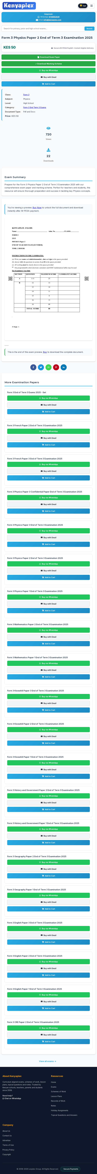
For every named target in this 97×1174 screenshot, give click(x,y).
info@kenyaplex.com (52, 20)
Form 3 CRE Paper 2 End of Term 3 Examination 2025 (33, 1022)
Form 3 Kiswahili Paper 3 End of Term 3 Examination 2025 (35, 690)
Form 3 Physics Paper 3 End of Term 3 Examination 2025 (35, 525)
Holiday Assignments (59, 1110)
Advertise (6, 1140)
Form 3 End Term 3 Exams (34, 107)
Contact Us (7, 1136)
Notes (53, 1106)
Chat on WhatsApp (12, 1098)
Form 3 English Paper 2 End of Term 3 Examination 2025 (34, 956)
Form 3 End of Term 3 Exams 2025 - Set (26, 392)
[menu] (91, 6)
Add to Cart (50, 84)
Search (89, 29)
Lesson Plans (56, 1096)
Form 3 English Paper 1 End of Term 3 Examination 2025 (34, 989)
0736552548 (54, 17)
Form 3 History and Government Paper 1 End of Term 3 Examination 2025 (43, 823)
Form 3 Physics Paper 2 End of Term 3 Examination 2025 (35, 558)
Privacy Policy (8, 1150)
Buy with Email (50, 77)
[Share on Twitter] (41, 367)
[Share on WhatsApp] (48, 367)
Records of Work (58, 1101)
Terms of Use (8, 1145)
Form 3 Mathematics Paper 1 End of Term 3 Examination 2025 (37, 657)
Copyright (7, 1154)
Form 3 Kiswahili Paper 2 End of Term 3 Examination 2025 (35, 724)
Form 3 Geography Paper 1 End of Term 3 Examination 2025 (36, 889)
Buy (45, 352)
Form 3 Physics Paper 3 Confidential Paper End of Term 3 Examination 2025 (44, 491)
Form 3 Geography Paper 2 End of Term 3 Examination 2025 (36, 856)
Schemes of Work (58, 1091)
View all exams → (47, 1061)
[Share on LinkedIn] (64, 367)
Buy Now (37, 207)
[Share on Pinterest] (56, 367)
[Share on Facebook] (33, 367)
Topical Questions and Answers (64, 1115)
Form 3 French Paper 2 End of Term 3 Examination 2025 (34, 425)
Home (53, 1082)
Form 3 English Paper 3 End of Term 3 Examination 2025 (34, 922)
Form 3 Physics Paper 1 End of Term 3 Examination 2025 (35, 591)
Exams (53, 1087)
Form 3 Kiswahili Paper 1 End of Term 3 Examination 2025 (35, 757)
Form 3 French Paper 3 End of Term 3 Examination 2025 (34, 458)
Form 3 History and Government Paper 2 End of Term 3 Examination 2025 (43, 790)
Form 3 (26, 94)
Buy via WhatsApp (50, 70)
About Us (6, 1131)
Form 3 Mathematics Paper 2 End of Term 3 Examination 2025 (37, 624)
